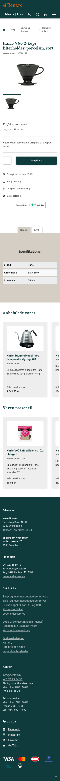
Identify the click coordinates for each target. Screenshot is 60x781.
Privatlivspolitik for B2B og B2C (22, 605)
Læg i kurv (36, 160)
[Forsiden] (4, 29)
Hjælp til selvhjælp (14, 646)
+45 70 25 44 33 (22, 530)
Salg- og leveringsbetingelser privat (24, 600)
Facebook (14, 729)
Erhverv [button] (9, 14)
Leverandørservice (14, 576)
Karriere (7, 642)
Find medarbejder (13, 638)
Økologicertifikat (13, 609)
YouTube (13, 745)
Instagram (14, 734)
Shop (13, 30)
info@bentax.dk (12, 675)
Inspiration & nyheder (15, 651)
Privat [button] (20, 14)
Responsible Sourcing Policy (20, 625)
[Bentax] (12, 5)
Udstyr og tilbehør (25, 29)
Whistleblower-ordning (16, 630)
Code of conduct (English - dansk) (23, 621)
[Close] (54, 14)
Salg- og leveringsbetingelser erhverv (25, 596)
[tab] (24, 230)
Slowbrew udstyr (46, 29)
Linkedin (13, 740)
